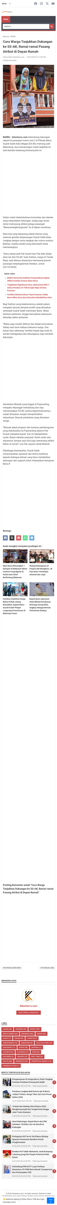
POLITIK (7, 1061)
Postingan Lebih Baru (12, 968)
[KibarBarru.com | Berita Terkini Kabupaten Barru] (7, 11)
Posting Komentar (10, 60)
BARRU (35, 1029)
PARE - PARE (37, 1056)
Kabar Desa (27, 1043)
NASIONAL (36, 1047)
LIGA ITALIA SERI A (44, 1043)
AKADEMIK (20, 1029)
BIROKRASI (27, 1034)
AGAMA (7, 1029)
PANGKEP (22, 1056)
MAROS (23, 1047)
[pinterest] (18, 537)
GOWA (7, 1038)
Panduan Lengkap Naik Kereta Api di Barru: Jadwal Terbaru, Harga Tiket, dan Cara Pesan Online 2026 (32, 1094)
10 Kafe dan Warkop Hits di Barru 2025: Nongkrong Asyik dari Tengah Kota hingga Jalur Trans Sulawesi (30, 1109)
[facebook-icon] (35, 4)
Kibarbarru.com (28, 1005)
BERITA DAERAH (10, 1034)
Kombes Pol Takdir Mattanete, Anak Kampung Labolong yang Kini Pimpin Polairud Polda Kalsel (32, 1154)
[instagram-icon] (41, 4)
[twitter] (12, 537)
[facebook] (5, 537)
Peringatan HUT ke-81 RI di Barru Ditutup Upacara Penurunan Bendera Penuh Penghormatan (30, 1139)
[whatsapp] (25, 537)
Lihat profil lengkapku (28, 1013)
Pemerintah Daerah (41, 1061)
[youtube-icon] (53, 4)
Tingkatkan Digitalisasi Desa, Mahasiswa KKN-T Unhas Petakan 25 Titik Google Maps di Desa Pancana (28, 288)
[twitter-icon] (47, 4)
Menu (5, 19)
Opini (35, 1052)
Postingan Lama (47, 968)
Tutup (51, 1200)
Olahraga (22, 1052)
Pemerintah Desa (11, 1066)
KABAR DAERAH (10, 1043)
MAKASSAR (9, 1047)
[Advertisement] (28, 184)
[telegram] (31, 537)
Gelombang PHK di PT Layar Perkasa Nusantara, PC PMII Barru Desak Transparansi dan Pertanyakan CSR (32, 1169)
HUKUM (19, 1038)
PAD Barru (8, 1056)
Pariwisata (22, 1061)
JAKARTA (32, 1038)
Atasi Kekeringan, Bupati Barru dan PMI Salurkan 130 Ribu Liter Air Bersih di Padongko (29, 1124)
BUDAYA (41, 1034)
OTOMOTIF (8, 1052)
